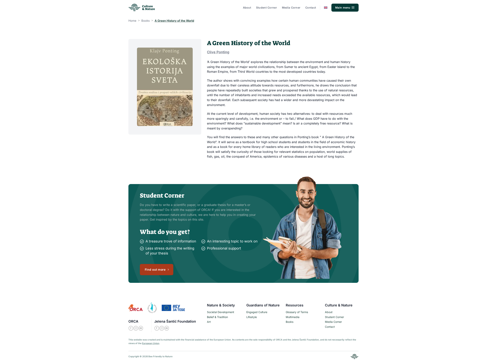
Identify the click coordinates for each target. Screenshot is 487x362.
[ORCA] (135, 307)
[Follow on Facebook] (131, 328)
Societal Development (220, 312)
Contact (310, 7)
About (247, 7)
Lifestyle (251, 317)
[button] (345, 8)
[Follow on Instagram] (136, 328)
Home (132, 20)
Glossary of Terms (297, 312)
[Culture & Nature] (141, 8)
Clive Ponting (218, 52)
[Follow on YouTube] (140, 328)
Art (209, 321)
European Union (150, 343)
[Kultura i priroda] (354, 356)
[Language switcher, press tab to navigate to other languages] (325, 7)
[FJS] (152, 307)
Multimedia (292, 317)
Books (145, 20)
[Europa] (173, 307)
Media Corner (291, 7)
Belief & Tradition (217, 317)
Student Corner (266, 7)
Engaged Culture (256, 312)
